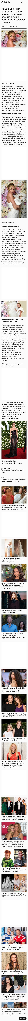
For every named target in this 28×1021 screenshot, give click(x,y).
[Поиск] (22, 2)
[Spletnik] (5, 2)
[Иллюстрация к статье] (14, 39)
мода (3, 472)
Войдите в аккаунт (8, 479)
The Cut (12, 461)
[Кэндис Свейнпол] (14, 199)
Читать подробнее (9, 1015)
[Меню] (26, 2)
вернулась (5, 93)
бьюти (7, 470)
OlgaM (8, 468)
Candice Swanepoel (17, 470)
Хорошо (22, 1018)
